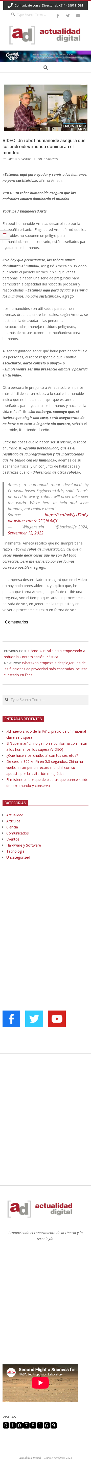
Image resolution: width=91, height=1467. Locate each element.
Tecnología (15, 851)
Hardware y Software (23, 845)
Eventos (12, 839)
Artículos (13, 821)
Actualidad (14, 815)
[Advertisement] (40, 915)
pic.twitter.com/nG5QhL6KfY (33, 521)
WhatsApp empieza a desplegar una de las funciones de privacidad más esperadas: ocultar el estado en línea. (45, 668)
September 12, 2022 (25, 533)
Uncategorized (18, 857)
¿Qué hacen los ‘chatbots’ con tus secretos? (42, 755)
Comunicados (17, 833)
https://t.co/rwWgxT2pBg (66, 515)
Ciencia (12, 827)
